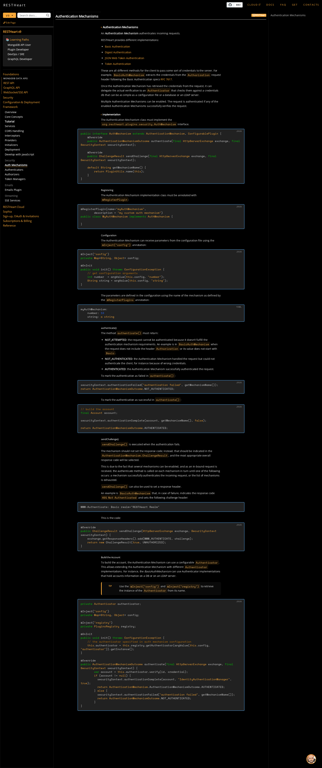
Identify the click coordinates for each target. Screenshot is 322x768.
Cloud (252, 4)
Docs (270, 4)
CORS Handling (14, 131)
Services (10, 126)
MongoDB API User (19, 45)
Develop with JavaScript (19, 154)
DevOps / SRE (16, 54)
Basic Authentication (117, 46)
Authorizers (12, 174)
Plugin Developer (18, 49)
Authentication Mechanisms (288, 15)
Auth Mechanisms (16, 165)
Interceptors (12, 135)
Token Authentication (118, 64)
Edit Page (11, 22)
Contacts (311, 4)
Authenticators (14, 169)
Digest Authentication (118, 52)
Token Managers (15, 179)
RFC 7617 (166, 79)
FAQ (283, 4)
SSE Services (12, 200)
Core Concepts (14, 116)
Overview (10, 112)
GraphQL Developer (20, 59)
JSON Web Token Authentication (124, 58)
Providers (11, 140)
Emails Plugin (13, 190)
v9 (8, 15)
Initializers (11, 145)
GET (295, 4)
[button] (27, 74)
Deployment (12, 149)
